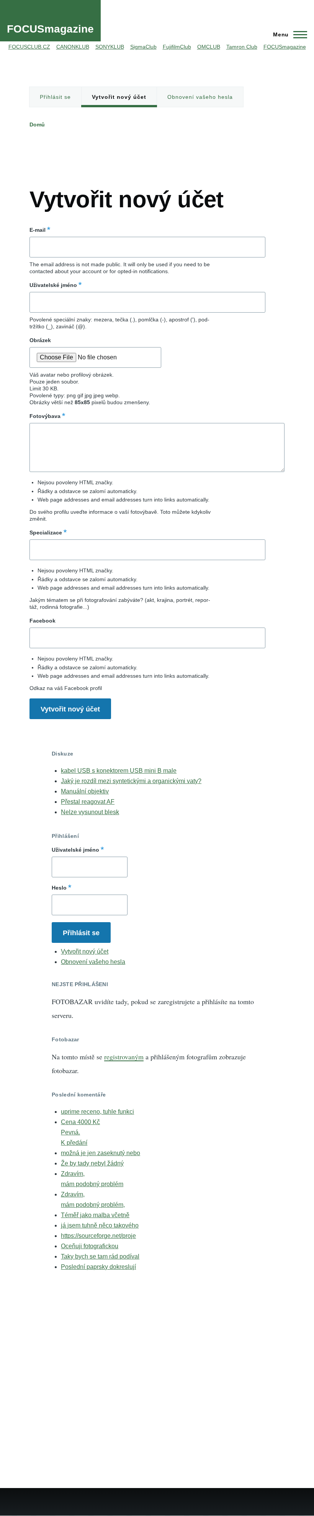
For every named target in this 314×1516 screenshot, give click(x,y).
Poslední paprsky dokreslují (98, 1267)
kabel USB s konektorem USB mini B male (119, 770)
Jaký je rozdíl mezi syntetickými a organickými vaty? (131, 781)
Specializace (45, 532)
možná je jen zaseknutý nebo (100, 1153)
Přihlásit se (55, 97)
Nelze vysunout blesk (90, 812)
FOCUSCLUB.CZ (29, 47)
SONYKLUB (109, 47)
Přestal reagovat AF (87, 801)
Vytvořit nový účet (119, 97)
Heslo (59, 888)
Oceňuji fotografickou (89, 1246)
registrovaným (124, 1056)
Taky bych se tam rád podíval (100, 1256)
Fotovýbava (45, 416)
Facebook (42, 621)
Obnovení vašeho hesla (200, 97)
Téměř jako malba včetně (95, 1215)
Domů (37, 124)
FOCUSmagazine (50, 29)
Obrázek (40, 340)
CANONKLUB (72, 47)
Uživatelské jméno (53, 285)
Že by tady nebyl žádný (92, 1163)
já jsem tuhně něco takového (100, 1225)
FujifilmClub (177, 47)
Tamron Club (241, 47)
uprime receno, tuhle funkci (97, 1111)
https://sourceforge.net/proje (98, 1235)
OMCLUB (208, 47)
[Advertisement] (168, 158)
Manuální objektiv (85, 791)
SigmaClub (143, 47)
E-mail (37, 230)
